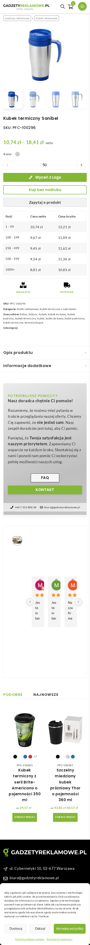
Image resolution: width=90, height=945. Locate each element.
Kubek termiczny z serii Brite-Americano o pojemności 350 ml (25, 784)
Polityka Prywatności (60, 939)
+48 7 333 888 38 (25, 507)
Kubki (41, 318)
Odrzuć (40, 928)
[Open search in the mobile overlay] (63, 6)
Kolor (7, 154)
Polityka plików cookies (29, 939)
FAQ (45, 477)
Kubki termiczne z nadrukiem (58, 309)
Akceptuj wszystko (69, 928)
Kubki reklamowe (46, 18)
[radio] (17, 154)
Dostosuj (15, 928)
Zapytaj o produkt (45, 202)
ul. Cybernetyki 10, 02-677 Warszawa (42, 868)
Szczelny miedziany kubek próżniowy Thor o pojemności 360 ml (65, 784)
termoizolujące (34, 322)
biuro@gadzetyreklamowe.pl (62, 507)
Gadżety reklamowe (17, 18)
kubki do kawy (55, 318)
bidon (23, 314)
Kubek (43, 314)
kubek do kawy (57, 314)
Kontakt (45, 489)
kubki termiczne (13, 322)
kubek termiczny (25, 318)
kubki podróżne (74, 318)
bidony (33, 314)
